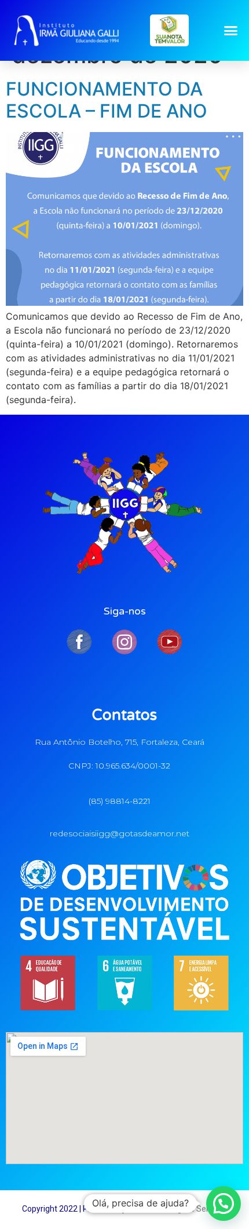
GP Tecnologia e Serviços (182, 1208)
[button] (231, 31)
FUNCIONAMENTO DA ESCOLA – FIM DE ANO (106, 100)
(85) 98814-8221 (120, 801)
